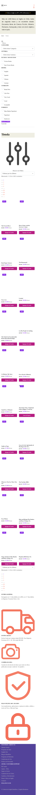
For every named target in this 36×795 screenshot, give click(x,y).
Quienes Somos (5, 747)
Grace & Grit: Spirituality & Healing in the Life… (26, 445)
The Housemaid (23, 262)
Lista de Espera (26, 415)
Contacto (3, 780)
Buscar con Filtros (18, 170)
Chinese (6, 79)
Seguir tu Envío (5, 771)
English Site (4, 752)
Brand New (7, 89)
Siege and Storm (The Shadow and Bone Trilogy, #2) (9, 557)
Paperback (7, 115)
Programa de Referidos (7, 757)
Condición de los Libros (7, 773)
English (6, 71)
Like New (6, 93)
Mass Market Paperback (10, 111)
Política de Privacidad (7, 761)
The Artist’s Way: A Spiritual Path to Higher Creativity (26, 408)
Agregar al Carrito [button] (9, 232)
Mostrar (5, 121)
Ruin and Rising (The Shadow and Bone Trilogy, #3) (26, 520)
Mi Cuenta (4, 766)
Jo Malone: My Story (6, 374)
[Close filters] (1, 132)
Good (5, 101)
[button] (34, 6)
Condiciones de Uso (6, 759)
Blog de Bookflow (6, 754)
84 (4, 192)
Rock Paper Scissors (6, 263)
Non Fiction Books (9, 65)
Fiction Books (8, 61)
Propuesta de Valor (6, 749)
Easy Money (4, 519)
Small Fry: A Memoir (6, 410)
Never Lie (4, 300)
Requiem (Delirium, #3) (25, 556)
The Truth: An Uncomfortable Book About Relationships (9, 337)
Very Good (7, 97)
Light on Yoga (5, 446)
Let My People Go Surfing (25, 331)
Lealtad (21, 298)
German (6, 83)
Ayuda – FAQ (5, 769)
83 (4, 190)
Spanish (6, 75)
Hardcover (7, 119)
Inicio (2, 35)
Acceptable (7, 105)
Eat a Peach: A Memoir (25, 374)
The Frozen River (6, 226)
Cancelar (3, 123)
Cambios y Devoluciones (7, 776)
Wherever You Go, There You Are (9, 482)
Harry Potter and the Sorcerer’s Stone (24, 226)
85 (4, 194)
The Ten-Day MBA (24, 482)
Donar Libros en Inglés (7, 778)
